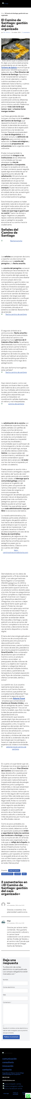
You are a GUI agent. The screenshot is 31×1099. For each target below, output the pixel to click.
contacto (7, 1070)
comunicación (9, 1059)
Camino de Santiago (14, 870)
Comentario (7, 1002)
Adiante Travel (19, 699)
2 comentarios (26, 32)
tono (8, 903)
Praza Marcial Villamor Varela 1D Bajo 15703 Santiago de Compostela (13, 1074)
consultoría (8, 1063)
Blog (2, 13)
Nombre (5, 979)
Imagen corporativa (7, 873)
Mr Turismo (7, 32)
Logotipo (17, 873)
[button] (25, 3)
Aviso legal (6, 1093)
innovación (7, 1066)
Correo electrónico (9, 987)
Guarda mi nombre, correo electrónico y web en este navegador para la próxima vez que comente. (15, 1031)
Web (4, 995)
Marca (24, 873)
